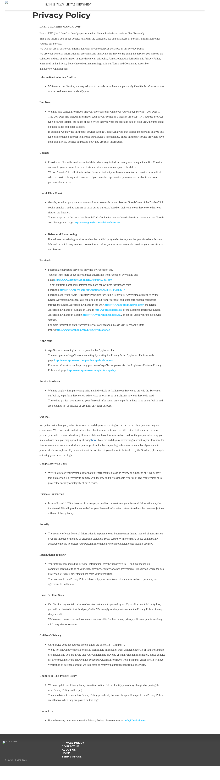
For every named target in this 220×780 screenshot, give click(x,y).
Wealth (60, 4)
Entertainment (83, 4)
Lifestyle (70, 4)
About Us (69, 749)
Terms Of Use (71, 756)
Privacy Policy (73, 742)
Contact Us (70, 746)
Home (66, 753)
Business (50, 4)
